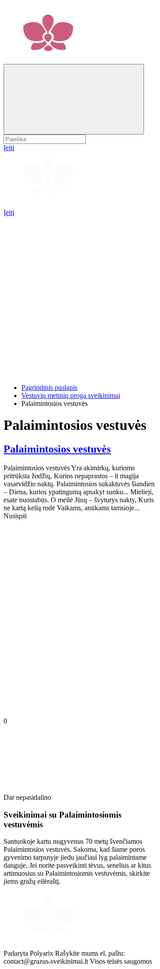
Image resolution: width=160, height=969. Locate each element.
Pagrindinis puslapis (49, 387)
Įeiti (9, 212)
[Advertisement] (80, 297)
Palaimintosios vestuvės (57, 449)
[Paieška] (74, 99)
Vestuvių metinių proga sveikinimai (70, 395)
